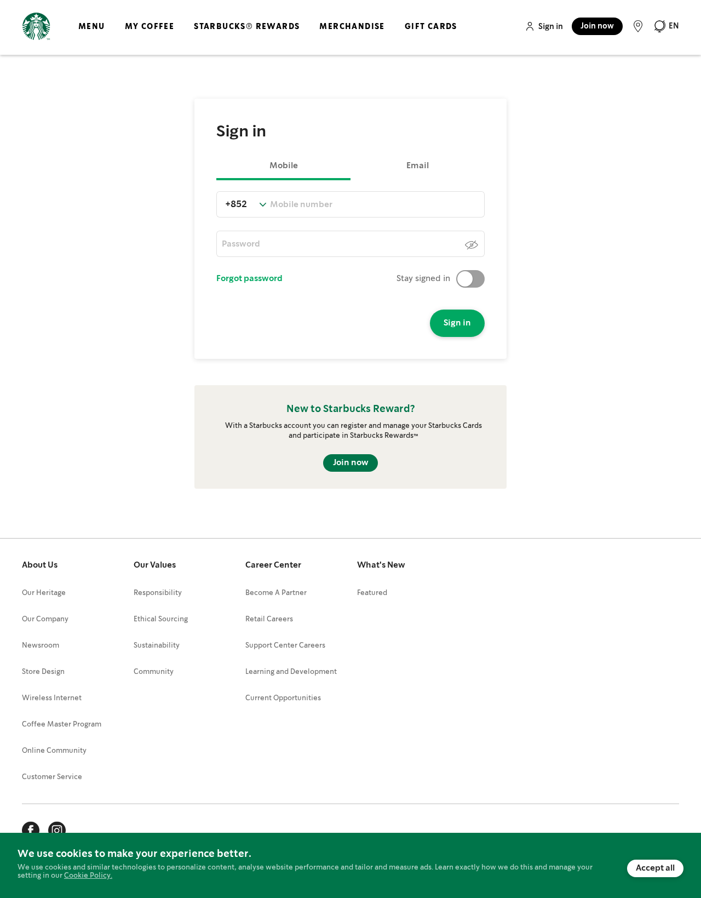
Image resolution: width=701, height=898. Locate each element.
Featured (372, 593)
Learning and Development (291, 672)
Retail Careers (269, 619)
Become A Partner (276, 593)
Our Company (45, 619)
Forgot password (249, 279)
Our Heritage (44, 593)
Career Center (273, 565)
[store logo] (36, 26)
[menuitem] (91, 35)
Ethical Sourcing (161, 619)
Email (417, 166)
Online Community (54, 750)
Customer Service (52, 777)
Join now (597, 26)
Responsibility (158, 593)
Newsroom (40, 645)
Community (154, 672)
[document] (350, 865)
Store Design (43, 672)
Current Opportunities (283, 698)
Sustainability (157, 645)
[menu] (265, 35)
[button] (666, 26)
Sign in (550, 27)
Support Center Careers (285, 645)
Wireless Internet (52, 698)
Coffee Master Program (61, 724)
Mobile (283, 166)
